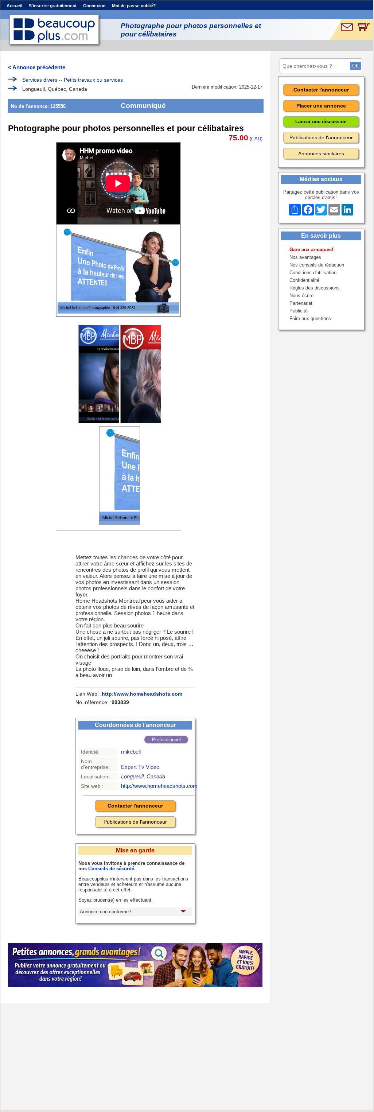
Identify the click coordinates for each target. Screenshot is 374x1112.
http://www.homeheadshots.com (142, 694)
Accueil (14, 5)
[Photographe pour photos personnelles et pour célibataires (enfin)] (119, 475)
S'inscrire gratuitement (53, 5)
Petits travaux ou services (93, 80)
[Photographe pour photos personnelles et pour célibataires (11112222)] (140, 374)
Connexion (94, 5)
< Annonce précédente (36, 67)
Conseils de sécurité (111, 868)
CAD (256, 138)
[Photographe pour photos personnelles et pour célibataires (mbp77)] (98, 374)
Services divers (39, 80)
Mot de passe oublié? (134, 5)
